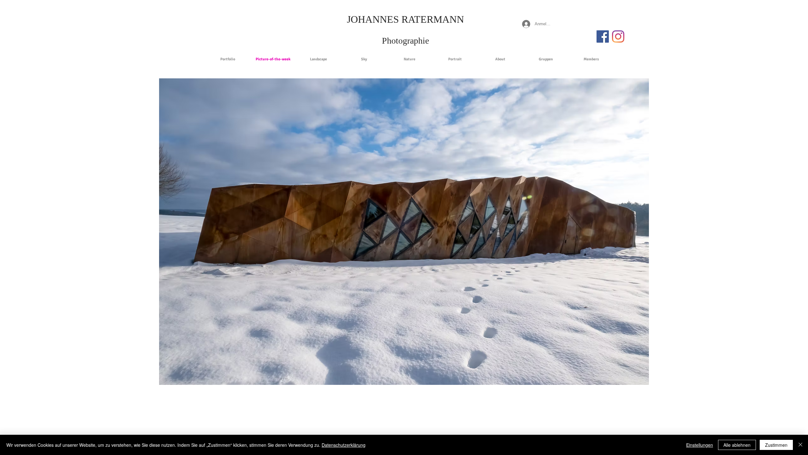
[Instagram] (618, 36)
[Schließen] (800, 445)
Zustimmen (776, 445)
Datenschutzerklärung (343, 445)
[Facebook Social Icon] (603, 36)
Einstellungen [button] (699, 445)
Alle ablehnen (737, 445)
